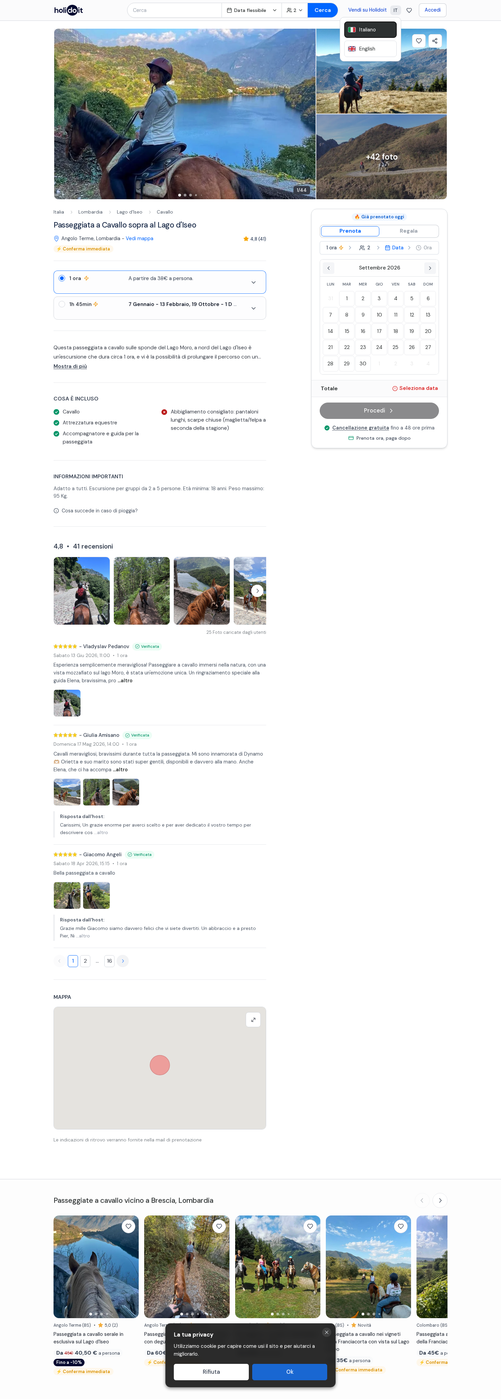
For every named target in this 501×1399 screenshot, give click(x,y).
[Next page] (123, 961)
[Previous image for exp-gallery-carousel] (63, 114)
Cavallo (165, 212)
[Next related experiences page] (439, 1200)
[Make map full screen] (253, 1019)
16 (109, 960)
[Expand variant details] (253, 282)
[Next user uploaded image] (257, 591)
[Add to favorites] (419, 41)
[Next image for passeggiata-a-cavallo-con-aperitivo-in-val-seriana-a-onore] (312, 1266)
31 (330, 298)
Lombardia (90, 212)
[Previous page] (60, 961)
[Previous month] (328, 268)
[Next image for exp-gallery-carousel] (307, 114)
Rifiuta (211, 1371)
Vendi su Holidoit (367, 10)
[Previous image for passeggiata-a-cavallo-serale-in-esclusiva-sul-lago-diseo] (62, 1266)
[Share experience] (435, 41)
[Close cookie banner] (326, 1332)
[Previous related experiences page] (422, 1200)
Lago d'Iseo (129, 212)
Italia (59, 212)
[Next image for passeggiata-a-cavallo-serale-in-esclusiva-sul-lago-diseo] (130, 1266)
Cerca (323, 10)
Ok (289, 1371)
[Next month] (430, 268)
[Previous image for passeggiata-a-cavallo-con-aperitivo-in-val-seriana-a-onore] (244, 1266)
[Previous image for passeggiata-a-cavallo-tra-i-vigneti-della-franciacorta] (425, 1266)
